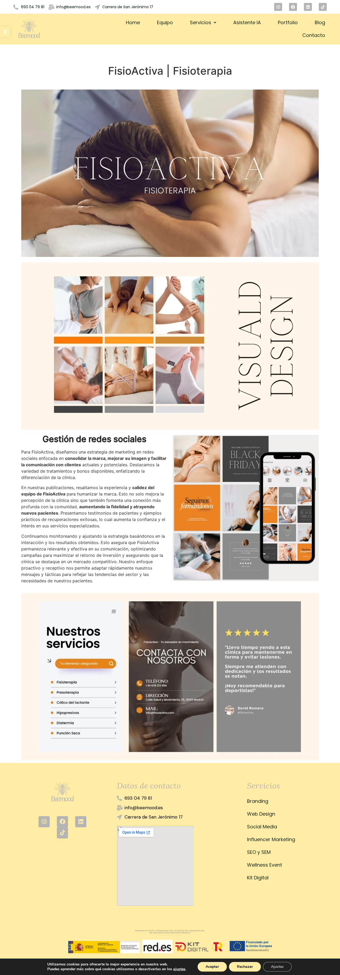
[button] (5, 32)
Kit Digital (258, 877)
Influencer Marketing (271, 839)
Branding (257, 801)
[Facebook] (293, 7)
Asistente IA (247, 22)
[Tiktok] (323, 7)
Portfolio (288, 22)
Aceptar (212, 966)
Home (133, 22)
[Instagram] (278, 7)
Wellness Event (264, 865)
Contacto (313, 35)
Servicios (200, 22)
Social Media (262, 826)
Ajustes (277, 966)
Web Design (261, 814)
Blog (320, 22)
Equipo (165, 22)
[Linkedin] (308, 7)
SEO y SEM (259, 852)
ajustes (179, 969)
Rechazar (245, 966)
